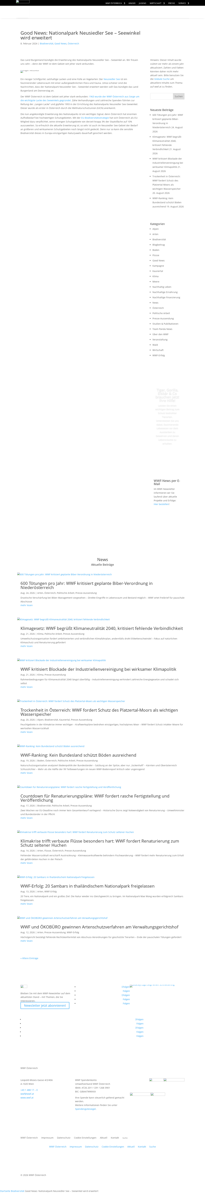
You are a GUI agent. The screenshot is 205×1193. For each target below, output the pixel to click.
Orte (110, 12)
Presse (171, 3)
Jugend (142, 3)
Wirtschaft (155, 3)
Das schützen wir (54, 12)
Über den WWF (160, 334)
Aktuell (178, 9)
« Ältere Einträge (29, 958)
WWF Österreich (114, 3)
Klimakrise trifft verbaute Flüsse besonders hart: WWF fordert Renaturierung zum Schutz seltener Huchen (99, 843)
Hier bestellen (161, 504)
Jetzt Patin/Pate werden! (167, 457)
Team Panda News (162, 329)
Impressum (47, 1138)
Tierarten (88, 12)
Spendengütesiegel (85, 1108)
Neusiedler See (112, 79)
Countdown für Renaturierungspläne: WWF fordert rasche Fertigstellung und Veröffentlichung (94, 798)
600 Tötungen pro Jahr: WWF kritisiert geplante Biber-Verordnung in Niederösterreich (86, 585)
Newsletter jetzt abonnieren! (45, 1005)
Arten (155, 234)
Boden (155, 249)
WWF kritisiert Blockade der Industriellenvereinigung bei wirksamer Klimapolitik (167, 162)
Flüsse (155, 255)
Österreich (73, 43)
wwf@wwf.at (27, 1093)
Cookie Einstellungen (85, 1138)
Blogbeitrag (158, 244)
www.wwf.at (26, 1097)
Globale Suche (162, 78)
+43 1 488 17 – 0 (29, 1089)
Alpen (155, 228)
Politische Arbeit (161, 313)
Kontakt (115, 1138)
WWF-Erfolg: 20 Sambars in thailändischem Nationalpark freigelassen (87, 886)
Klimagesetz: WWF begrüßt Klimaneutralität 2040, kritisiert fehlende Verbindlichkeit (101, 628)
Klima (155, 276)
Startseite (5, 1191)
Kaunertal (157, 271)
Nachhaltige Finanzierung (166, 297)
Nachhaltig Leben (161, 286)
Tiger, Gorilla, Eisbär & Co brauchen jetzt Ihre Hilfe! (167, 395)
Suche (152, 1146)
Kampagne (158, 265)
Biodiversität (46, 43)
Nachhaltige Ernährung (165, 292)
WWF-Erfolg (158, 355)
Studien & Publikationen (165, 323)
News (155, 302)
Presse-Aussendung (163, 318)
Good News (60, 43)
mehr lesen (26, 605)
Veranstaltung (160, 339)
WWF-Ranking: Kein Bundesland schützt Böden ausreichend (166, 202)
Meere (155, 281)
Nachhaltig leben (54, 18)
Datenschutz (63, 1138)
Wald (155, 344)
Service (182, 3)
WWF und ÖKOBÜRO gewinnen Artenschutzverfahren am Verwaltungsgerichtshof (99, 927)
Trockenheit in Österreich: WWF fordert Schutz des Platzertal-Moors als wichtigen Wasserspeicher (99, 712)
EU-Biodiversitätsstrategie (95, 117)
